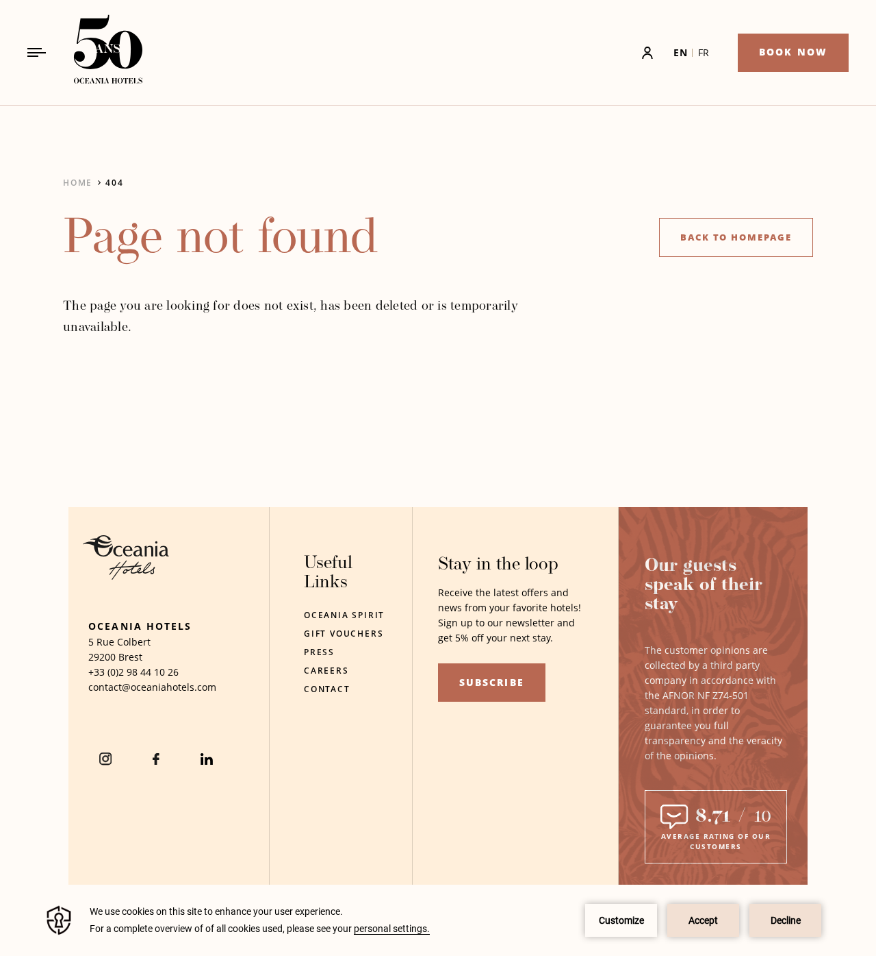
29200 (102, 656)
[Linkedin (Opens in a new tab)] (206, 758)
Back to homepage (736, 237)
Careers (326, 670)
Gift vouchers (343, 633)
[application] (438, 920)
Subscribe (491, 682)
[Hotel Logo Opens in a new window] (126, 576)
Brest (130, 656)
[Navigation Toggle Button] (36, 52)
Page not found (220, 240)
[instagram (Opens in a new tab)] (105, 758)
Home (77, 182)
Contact (327, 689)
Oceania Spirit (344, 615)
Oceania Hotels (140, 626)
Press (319, 652)
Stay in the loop (498, 565)
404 (114, 182)
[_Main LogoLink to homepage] (96, 52)
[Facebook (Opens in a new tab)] (156, 758)
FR (704, 52)
